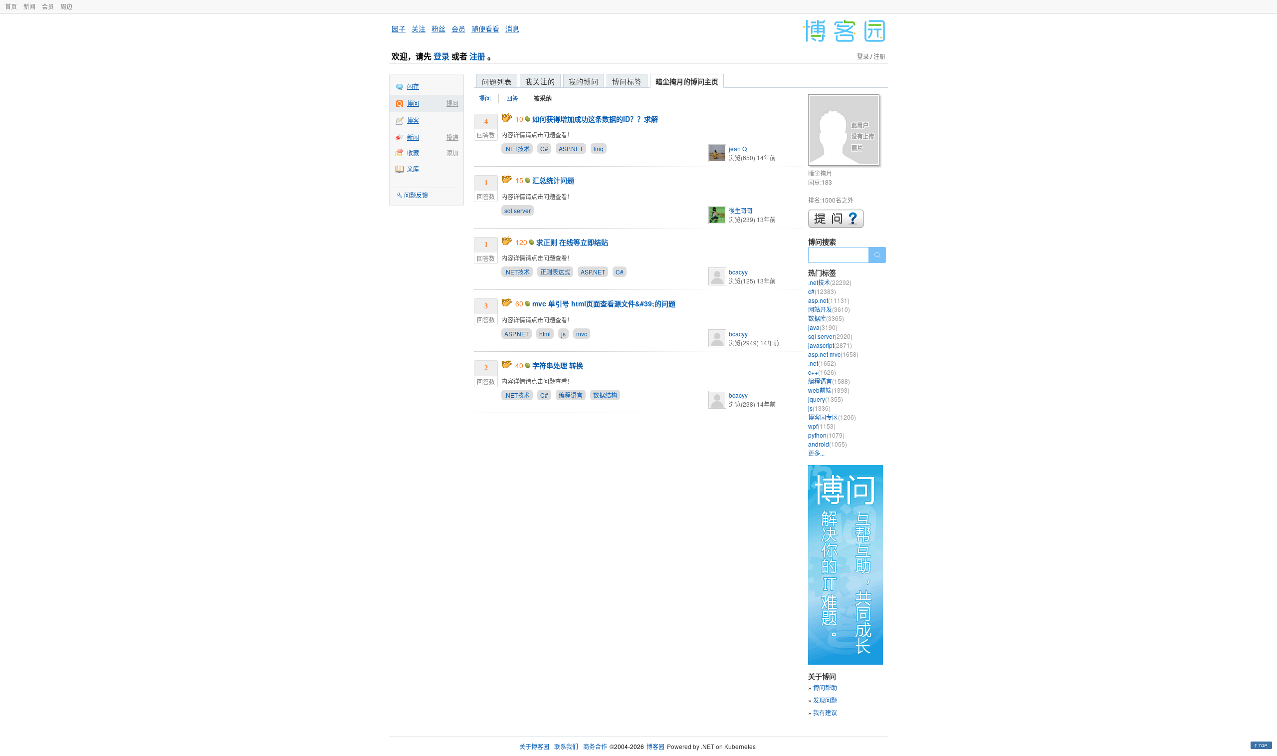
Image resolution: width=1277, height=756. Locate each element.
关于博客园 (534, 746)
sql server (517, 210)
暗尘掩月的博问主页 (686, 81)
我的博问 (584, 81)
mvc (581, 333)
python (826, 435)
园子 (399, 28)
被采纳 (543, 98)
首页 (11, 6)
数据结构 (605, 395)
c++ (822, 372)
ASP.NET (571, 148)
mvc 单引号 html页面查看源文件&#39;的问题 (603, 303)
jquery (825, 399)
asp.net (829, 300)
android (827, 444)
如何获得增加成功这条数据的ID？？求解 (595, 119)
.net (822, 363)
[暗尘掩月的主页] (845, 131)
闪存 (413, 86)
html (545, 333)
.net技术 (829, 282)
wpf (822, 426)
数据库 (826, 318)
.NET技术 (517, 148)
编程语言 (571, 395)
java (823, 327)
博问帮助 (825, 687)
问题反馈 (416, 195)
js (563, 333)
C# (544, 148)
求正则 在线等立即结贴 (572, 242)
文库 (413, 168)
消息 (512, 28)
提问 (452, 103)
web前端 (829, 390)
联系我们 (566, 746)
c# (822, 291)
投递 (452, 137)
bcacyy (738, 271)
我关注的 (540, 81)
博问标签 (627, 81)
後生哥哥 (741, 210)
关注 (419, 28)
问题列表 (497, 81)
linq (599, 148)
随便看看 (485, 28)
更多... (816, 453)
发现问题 (825, 700)
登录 (441, 56)
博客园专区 (832, 417)
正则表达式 (555, 271)
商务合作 (595, 746)
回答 (512, 98)
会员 (48, 6)
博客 (413, 120)
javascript (830, 345)
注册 (477, 56)
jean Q (738, 148)
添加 (452, 152)
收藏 (413, 152)
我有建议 (825, 712)
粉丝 (438, 28)
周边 (66, 6)
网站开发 (829, 309)
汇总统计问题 (553, 180)
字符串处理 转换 (557, 365)
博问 (413, 103)
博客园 (655, 746)
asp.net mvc (833, 354)
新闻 (29, 6)
